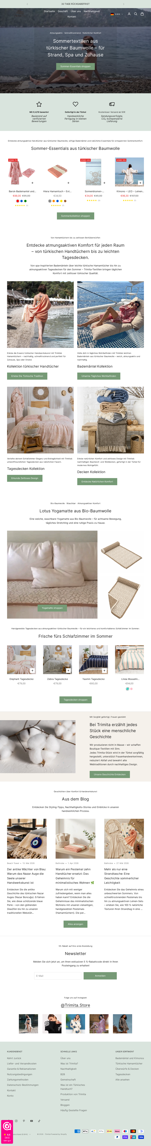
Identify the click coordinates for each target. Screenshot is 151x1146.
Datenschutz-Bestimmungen (22, 1084)
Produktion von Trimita (73, 1094)
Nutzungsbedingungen (19, 1074)
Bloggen (65, 1104)
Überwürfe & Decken (127, 1068)
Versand (64, 1099)
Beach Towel (13, 863)
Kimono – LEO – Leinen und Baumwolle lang (129, 191)
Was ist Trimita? (69, 1063)
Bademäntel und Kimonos (129, 1058)
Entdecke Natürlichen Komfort (97, 481)
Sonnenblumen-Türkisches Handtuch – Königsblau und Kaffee (93, 191)
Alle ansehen (122, 1079)
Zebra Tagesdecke (57, 679)
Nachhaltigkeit (92, 11)
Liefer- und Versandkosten (21, 1063)
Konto (10, 1095)
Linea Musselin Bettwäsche (129, 679)
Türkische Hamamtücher (128, 1063)
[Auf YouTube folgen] (31, 1120)
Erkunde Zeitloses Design (24, 478)
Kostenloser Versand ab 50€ (112, 112)
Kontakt (72, 16)
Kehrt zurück (14, 1058)
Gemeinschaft (68, 1079)
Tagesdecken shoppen (75, 699)
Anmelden (100, 975)
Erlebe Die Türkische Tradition (27, 376)
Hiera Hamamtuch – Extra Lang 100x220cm (57, 191)
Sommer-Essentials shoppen (75, 66)
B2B (62, 1074)
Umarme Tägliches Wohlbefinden (99, 376)
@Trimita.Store (75, 1005)
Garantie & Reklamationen (21, 1068)
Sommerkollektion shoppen (75, 215)
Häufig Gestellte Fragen (73, 1110)
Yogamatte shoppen (52, 608)
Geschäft (63, 11)
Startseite (49, 11)
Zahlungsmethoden (17, 1079)
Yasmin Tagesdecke (93, 679)
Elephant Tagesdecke (21, 679)
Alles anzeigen (75, 924)
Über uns (76, 11)
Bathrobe (60, 863)
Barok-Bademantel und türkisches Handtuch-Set (21, 191)
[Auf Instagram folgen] (16, 1120)
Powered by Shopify (59, 1134)
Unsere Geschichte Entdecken (110, 774)
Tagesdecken (122, 1074)
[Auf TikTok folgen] (39, 1120)
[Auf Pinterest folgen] (23, 1120)
